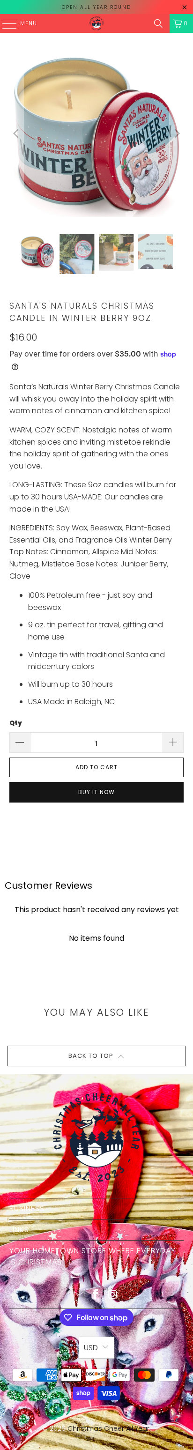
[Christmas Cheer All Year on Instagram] (113, 1295)
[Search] (158, 23)
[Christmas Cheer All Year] (96, 23)
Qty (15, 723)
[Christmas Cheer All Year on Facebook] (96, 1295)
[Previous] (16, 133)
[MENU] (4, 23)
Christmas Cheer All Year (108, 1428)
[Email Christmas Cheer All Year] (79, 1295)
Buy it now (96, 792)
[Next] (176, 133)
